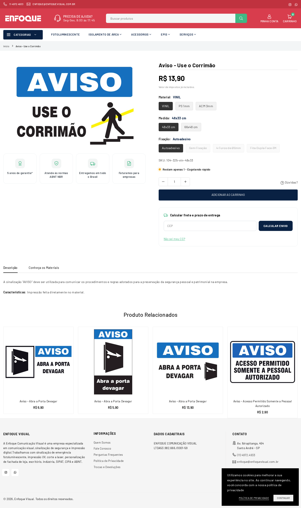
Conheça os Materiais (44, 268)
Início (6, 46)
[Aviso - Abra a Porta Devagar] (38, 362)
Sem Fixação (198, 148)
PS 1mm (184, 106)
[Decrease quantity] (163, 182)
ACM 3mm (206, 106)
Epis (164, 34)
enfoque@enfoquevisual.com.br (258, 461)
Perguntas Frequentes (108, 454)
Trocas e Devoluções (107, 467)
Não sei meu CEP (174, 239)
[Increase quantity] (185, 182)
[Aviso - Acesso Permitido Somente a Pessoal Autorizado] (262, 362)
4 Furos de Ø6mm (228, 148)
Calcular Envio (276, 226)
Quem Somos (102, 442)
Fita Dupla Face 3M (263, 148)
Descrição (10, 268)
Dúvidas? (291, 182)
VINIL (165, 106)
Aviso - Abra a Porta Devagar (38, 401)
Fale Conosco (102, 448)
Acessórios (140, 34)
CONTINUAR (283, 498)
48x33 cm (168, 127)
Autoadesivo (171, 148)
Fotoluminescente (65, 34)
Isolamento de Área (104, 34)
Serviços (186, 34)
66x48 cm (191, 127)
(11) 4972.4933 (246, 455)
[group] (74, 105)
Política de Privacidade (109, 461)
